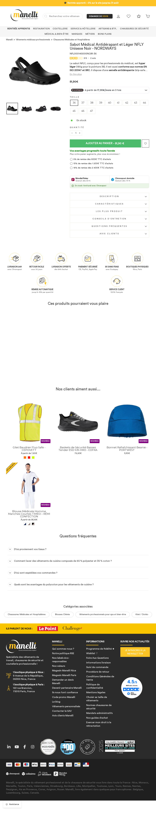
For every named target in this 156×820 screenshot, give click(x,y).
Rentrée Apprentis (18, 29)
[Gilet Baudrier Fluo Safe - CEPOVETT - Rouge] (29, 457)
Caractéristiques (109, 204)
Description (109, 196)
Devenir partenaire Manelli (67, 688)
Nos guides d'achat (97, 718)
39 (100, 102)
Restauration (41, 29)
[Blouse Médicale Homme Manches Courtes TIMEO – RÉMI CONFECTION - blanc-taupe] (29, 523)
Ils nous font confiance (65, 692)
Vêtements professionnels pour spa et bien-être (102, 614)
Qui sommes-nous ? (63, 649)
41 (118, 102)
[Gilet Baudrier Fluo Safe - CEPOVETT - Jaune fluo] (33, 457)
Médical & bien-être (56, 34)
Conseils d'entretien (109, 219)
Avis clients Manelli (62, 715)
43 (135, 102)
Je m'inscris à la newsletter (135, 652)
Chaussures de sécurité (134, 29)
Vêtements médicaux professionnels (33, 40)
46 (82, 110)
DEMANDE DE (98, 16)
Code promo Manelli (63, 697)
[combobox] (63, 16)
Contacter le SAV (62, 711)
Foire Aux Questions (97, 658)
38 (91, 102)
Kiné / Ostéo (141, 614)
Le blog (56, 702)
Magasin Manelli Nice (64, 670)
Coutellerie (60, 29)
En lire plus (76, 74)
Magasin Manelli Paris (64, 675)
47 (91, 110)
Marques (77, 34)
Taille (75, 97)
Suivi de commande (97, 667)
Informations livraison (98, 662)
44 (144, 102)
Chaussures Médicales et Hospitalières (71, 40)
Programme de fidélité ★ (100, 649)
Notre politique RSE (63, 653)
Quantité (77, 127)
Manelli (9, 40)
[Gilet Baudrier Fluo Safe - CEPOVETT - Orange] (24, 457)
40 (109, 102)
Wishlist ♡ (92, 653)
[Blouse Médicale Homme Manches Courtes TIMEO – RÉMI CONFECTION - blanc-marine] (24, 523)
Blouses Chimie (62, 614)
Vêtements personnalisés (66, 706)
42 (126, 102)
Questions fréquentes (109, 226)
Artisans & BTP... (108, 29)
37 (82, 102)
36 (74, 102)
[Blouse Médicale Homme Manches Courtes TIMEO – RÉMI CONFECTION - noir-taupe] (33, 523)
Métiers (90, 34)
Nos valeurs (58, 666)
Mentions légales (95, 692)
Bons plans (105, 34)
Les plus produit (109, 211)
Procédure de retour (97, 672)
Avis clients (109, 234)
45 (74, 110)
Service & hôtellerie (83, 29)
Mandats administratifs (99, 713)
